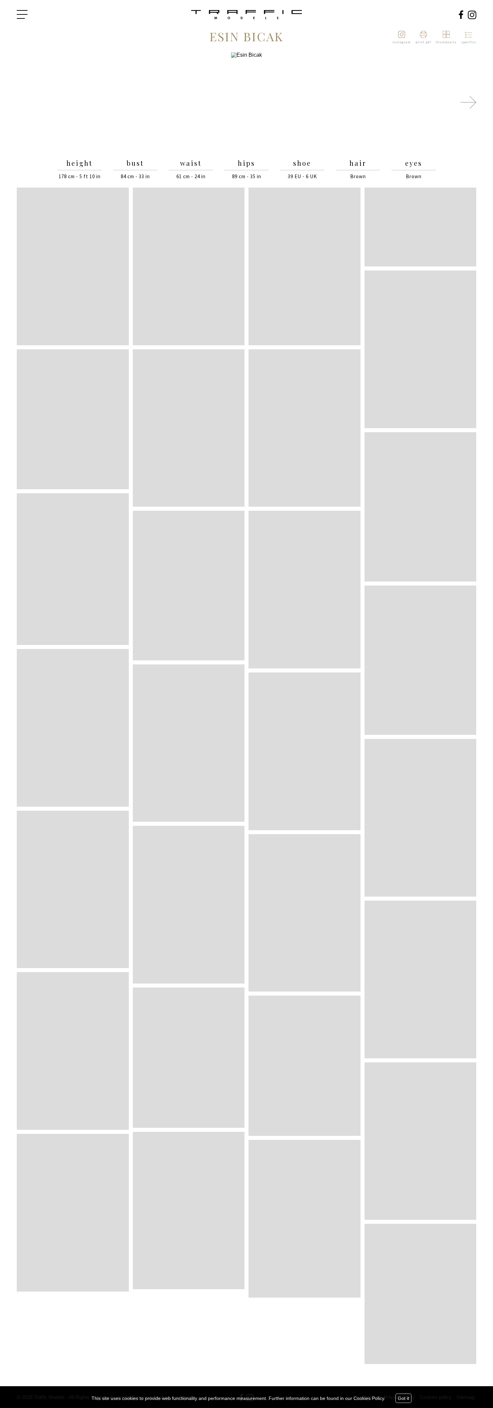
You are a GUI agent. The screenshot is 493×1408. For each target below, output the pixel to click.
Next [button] (468, 102)
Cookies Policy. (369, 1398)
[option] (246, 102)
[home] (246, 15)
